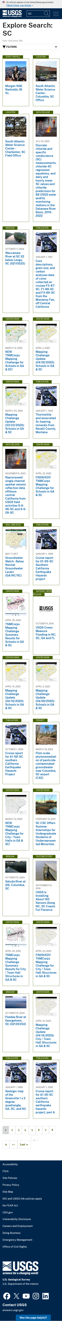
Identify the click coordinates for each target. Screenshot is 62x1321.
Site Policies (10, 1178)
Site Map (8, 1191)
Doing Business (12, 1233)
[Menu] (55, 14)
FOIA (6, 1171)
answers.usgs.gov (13, 1310)
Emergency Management (17, 1239)
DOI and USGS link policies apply (22, 1198)
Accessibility (10, 1164)
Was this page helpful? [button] (33, 1317)
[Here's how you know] (31, 4)
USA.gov (8, 1212)
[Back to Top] (50, 1309)
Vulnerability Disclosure (17, 1219)
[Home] (12, 16)
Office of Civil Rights (15, 1246)
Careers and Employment (18, 1226)
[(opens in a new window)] (7, 1296)
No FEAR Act (10, 1205)
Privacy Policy (11, 1185)
